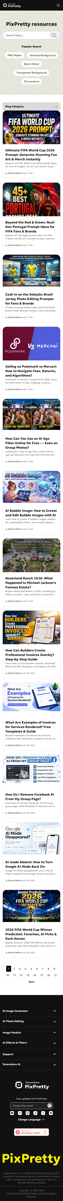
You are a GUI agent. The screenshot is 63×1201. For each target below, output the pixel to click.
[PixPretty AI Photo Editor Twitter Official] (43, 1113)
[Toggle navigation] (58, 5)
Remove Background (42, 55)
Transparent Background (31, 72)
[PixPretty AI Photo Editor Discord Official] (51, 1113)
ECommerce (31, 81)
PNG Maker (14, 55)
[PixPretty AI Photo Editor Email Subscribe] (49, 1105)
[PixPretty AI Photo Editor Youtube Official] (12, 1113)
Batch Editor (31, 64)
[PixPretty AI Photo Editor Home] (31, 1085)
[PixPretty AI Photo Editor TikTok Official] (35, 1113)
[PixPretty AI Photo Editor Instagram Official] (28, 1113)
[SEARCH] (54, 35)
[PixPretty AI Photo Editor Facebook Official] (20, 1113)
